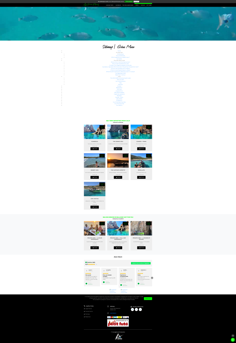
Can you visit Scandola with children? (120, 68)
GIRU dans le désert (119, 92)
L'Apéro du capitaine (119, 94)
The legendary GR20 (120, 73)
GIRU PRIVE (119, 99)
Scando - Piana (119, 97)
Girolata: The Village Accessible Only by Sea (120, 65)
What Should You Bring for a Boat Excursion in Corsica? (120, 71)
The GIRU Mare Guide (127, 5)
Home (119, 50)
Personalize (136, 1)
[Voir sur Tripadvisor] (86, 270)
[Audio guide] (233, 335)
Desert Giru (95, 170)
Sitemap (87, 314)
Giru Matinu (119, 105)
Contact (143, 5)
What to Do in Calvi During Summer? (120, 62)
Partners (120, 84)
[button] (84, 278)
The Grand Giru (118, 141)
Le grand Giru (119, 91)
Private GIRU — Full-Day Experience (118, 238)
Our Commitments (120, 81)
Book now (148, 298)
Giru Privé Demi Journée (119, 102)
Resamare (87, 316)
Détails (95, 148)
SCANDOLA (119, 100)
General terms (89, 311)
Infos (137, 5)
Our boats (118, 5)
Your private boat (120, 55)
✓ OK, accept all (128, 1)
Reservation (119, 87)
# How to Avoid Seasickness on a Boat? (120, 70)
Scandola (94, 141)
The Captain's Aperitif (118, 170)
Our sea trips (109, 5)
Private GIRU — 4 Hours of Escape (141, 238)
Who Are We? (120, 79)
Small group (120, 54)
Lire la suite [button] (88, 280)
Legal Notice (88, 308)
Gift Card (148, 5)
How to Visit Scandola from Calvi (120, 63)
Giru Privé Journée (119, 103)
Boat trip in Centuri (120, 74)
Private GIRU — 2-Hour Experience (94, 238)
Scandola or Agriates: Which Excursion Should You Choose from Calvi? (120, 66)
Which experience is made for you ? (120, 57)
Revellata (119, 95)
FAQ (120, 83)
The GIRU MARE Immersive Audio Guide (120, 78)
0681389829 (113, 313)
